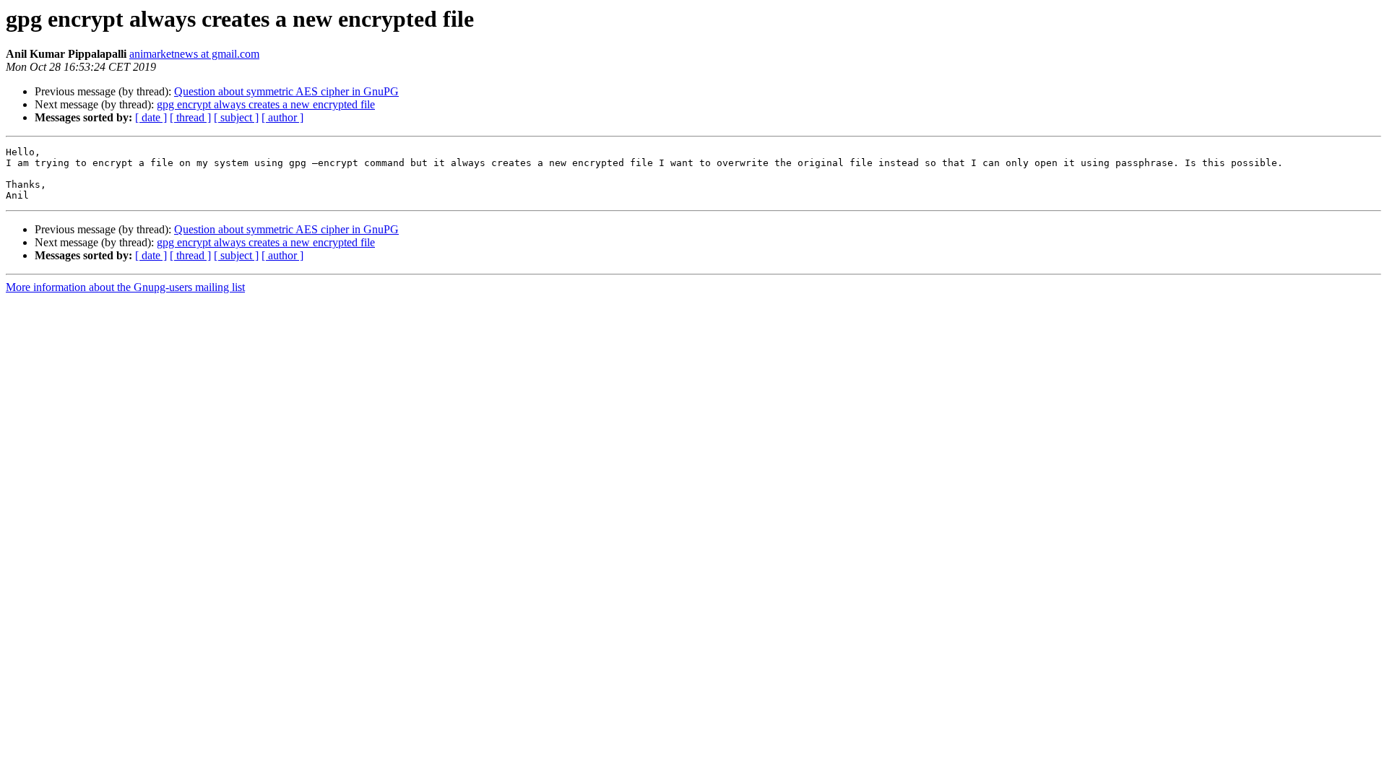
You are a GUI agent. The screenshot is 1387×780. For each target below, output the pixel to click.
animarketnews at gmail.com (194, 54)
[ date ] (151, 117)
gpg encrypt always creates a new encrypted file (266, 104)
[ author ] (282, 117)
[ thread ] (190, 117)
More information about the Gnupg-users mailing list (125, 287)
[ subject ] (236, 117)
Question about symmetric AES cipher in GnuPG (286, 91)
